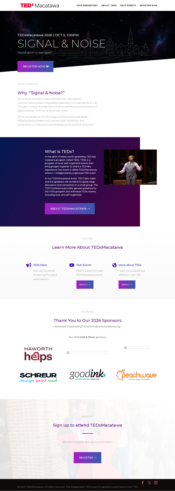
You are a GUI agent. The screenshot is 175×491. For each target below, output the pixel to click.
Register (86, 457)
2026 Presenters (87, 5)
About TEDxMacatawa (68, 208)
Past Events (128, 5)
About (125, 284)
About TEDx (109, 5)
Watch (83, 284)
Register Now (149, 5)
